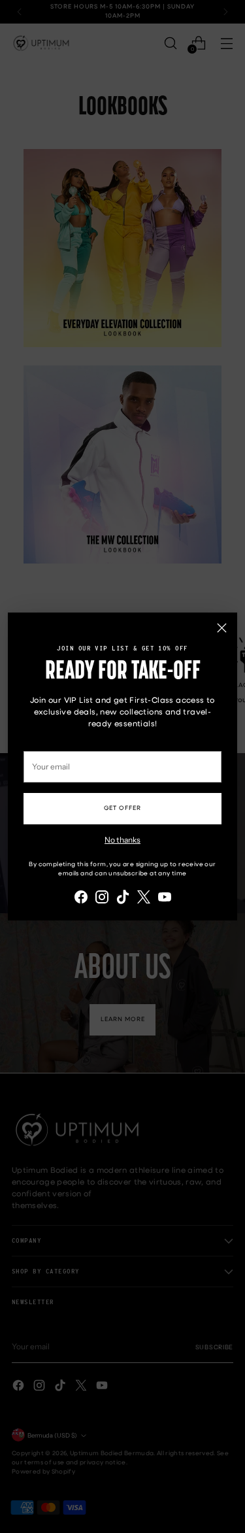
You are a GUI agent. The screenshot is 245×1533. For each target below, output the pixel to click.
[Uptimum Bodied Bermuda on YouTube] (164, 898)
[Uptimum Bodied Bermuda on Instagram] (102, 898)
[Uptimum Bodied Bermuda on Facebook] (81, 898)
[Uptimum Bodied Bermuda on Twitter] (144, 898)
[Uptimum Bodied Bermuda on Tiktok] (123, 898)
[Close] (222, 628)
